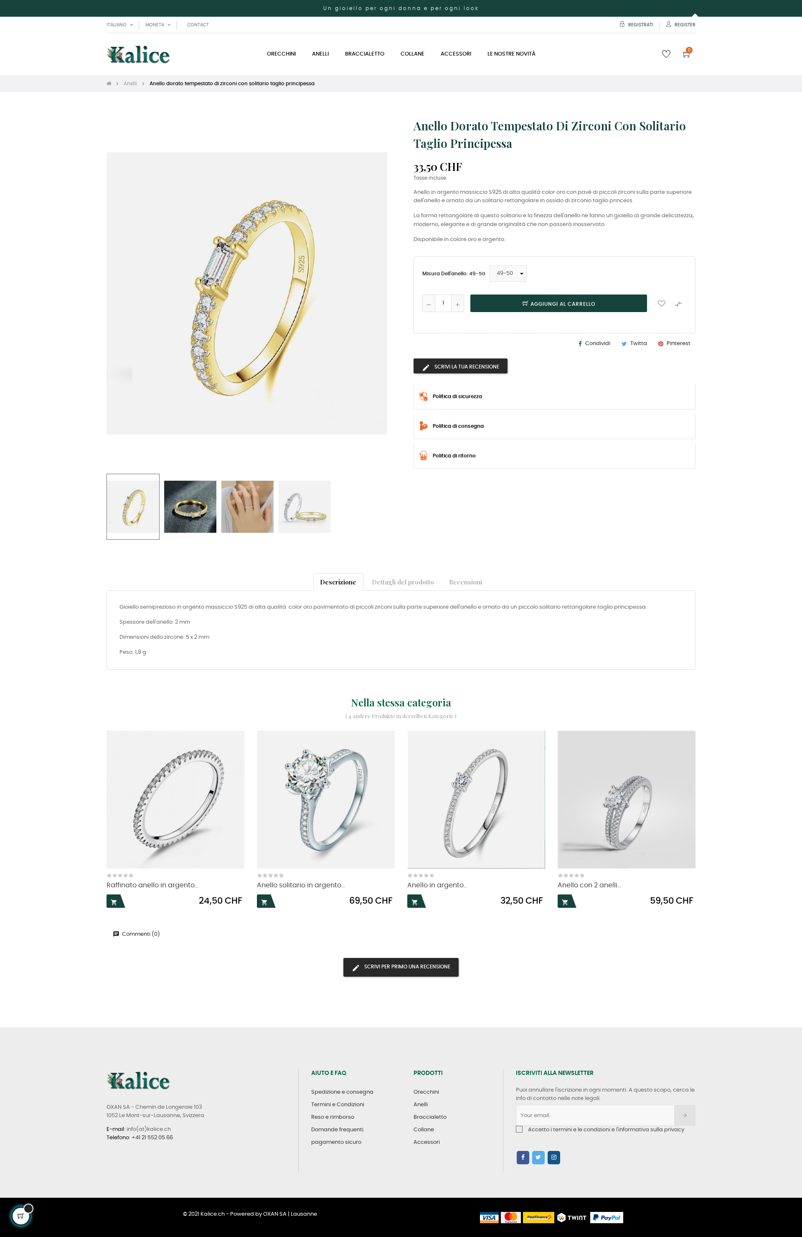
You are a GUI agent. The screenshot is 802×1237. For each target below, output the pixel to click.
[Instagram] (554, 1157)
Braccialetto (430, 1117)
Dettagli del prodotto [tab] (403, 581)
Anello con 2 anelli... (589, 885)
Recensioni (465, 581)
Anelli (421, 1104)
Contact (198, 25)
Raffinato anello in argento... (152, 885)
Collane (424, 1130)
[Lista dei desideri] (661, 303)
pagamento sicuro (336, 1142)
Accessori (427, 1142)
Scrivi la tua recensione (466, 366)
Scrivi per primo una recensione (406, 966)
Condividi (597, 343)
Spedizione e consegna (342, 1092)
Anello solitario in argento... (301, 885)
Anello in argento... (437, 885)
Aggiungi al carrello (562, 304)
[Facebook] (523, 1157)
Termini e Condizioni (337, 1104)
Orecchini (426, 1092)
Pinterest (678, 343)
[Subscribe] (684, 1115)
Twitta (638, 343)
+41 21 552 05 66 (152, 1137)
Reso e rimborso (332, 1117)
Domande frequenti (337, 1130)
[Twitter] (538, 1157)
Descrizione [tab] (338, 581)
